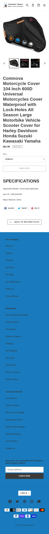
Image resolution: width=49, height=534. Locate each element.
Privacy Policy (11, 379)
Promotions (10, 329)
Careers (9, 253)
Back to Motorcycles (26, 222)
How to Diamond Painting (16, 315)
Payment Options (13, 336)
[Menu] (44, 5)
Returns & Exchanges (15, 427)
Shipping (9, 343)
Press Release (12, 296)
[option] (14, 63)
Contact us (10, 448)
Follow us (9, 289)
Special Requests (13, 434)
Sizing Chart (10, 365)
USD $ (23, 493)
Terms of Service (13, 372)
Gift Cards (10, 358)
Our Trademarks (12, 282)
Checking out (11, 398)
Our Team (9, 267)
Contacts (9, 260)
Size (5, 154)
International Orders (14, 419)
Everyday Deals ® (27, 525)
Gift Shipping (11, 350)
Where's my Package (15, 412)
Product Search (12, 322)
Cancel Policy (11, 441)
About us (9, 246)
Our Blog (9, 274)
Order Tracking (12, 405)
